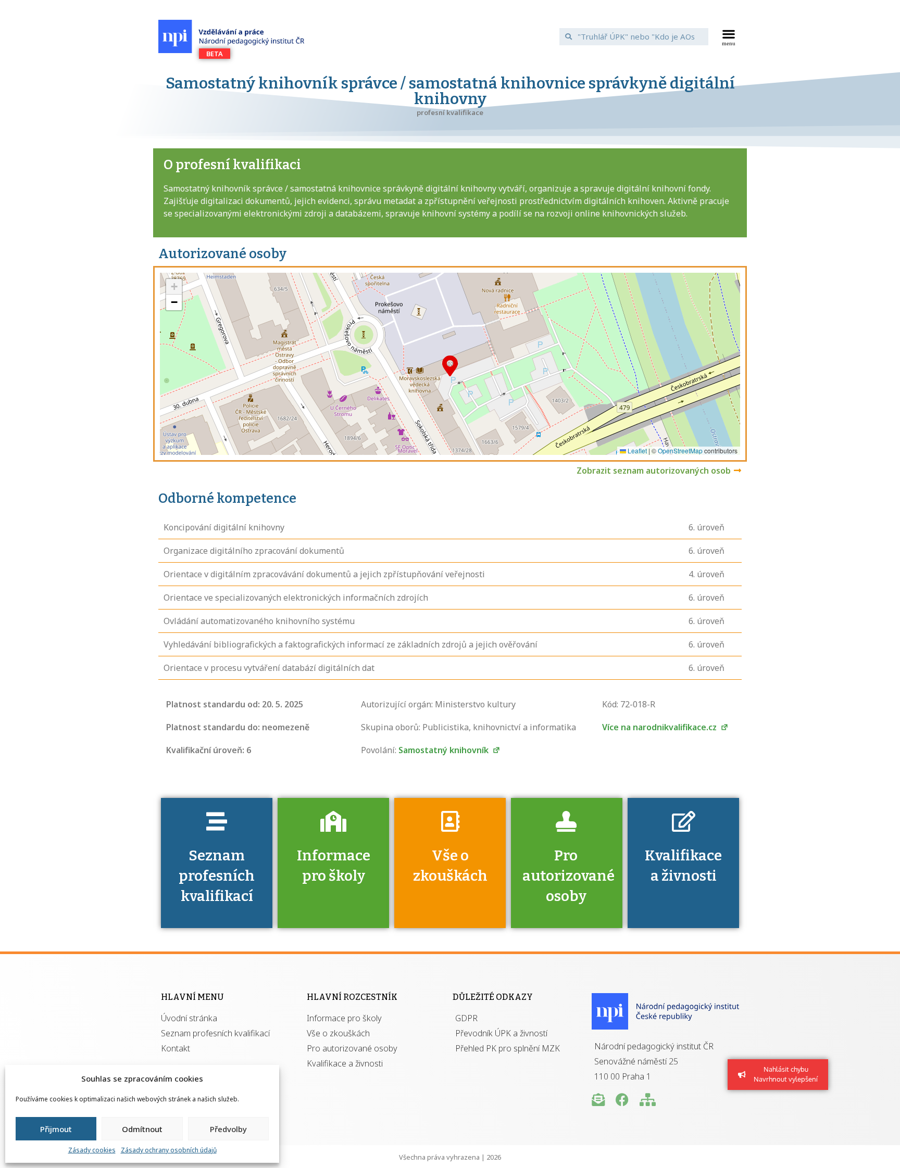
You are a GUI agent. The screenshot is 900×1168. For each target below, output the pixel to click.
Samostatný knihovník (444, 750)
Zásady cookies (92, 1150)
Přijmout (56, 1129)
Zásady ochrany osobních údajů (169, 1150)
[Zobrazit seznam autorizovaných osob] (737, 470)
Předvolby (228, 1129)
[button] (729, 36)
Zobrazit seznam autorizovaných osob (654, 470)
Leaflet (636, 450)
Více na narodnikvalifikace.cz (660, 727)
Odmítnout (142, 1129)
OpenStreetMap (680, 450)
